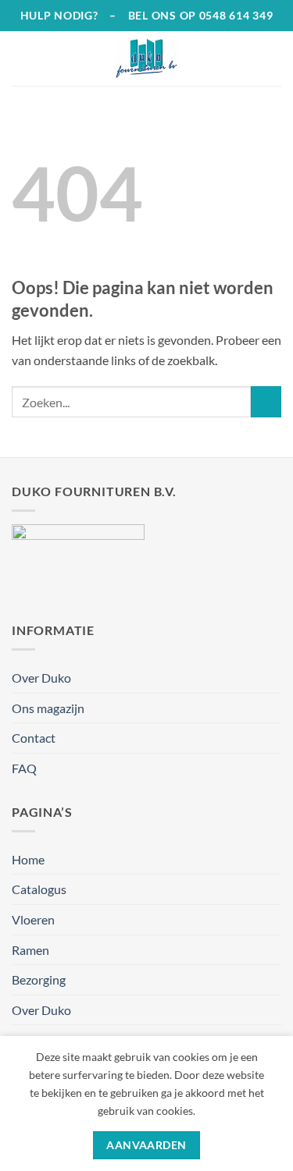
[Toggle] (272, 919)
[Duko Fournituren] (147, 58)
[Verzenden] (266, 401)
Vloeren (33, 919)
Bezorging (39, 979)
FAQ (24, 768)
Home (28, 859)
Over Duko (41, 677)
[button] (21, 58)
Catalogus (39, 889)
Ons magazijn (48, 708)
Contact (33, 737)
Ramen (30, 949)
